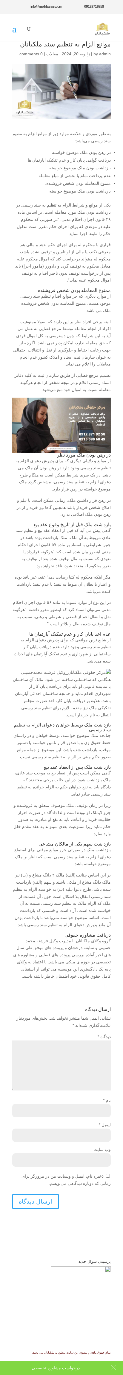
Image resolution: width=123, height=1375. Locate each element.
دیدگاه (104, 1036)
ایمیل (105, 1124)
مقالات (52, 53)
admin (105, 53)
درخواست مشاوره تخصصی (56, 1367)
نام (107, 1100)
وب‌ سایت (102, 1149)
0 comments (31, 53)
